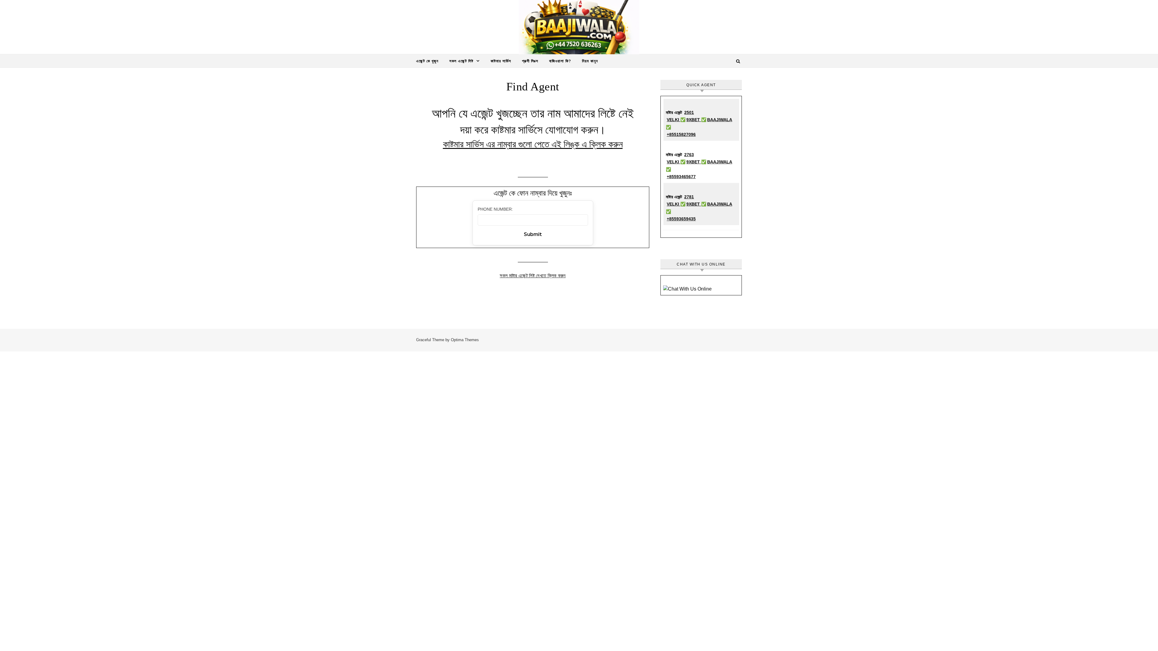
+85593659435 (681, 218)
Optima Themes (465, 340)
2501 (689, 112)
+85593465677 (681, 176)
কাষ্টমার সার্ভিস (501, 60)
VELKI (673, 119)
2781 (689, 196)
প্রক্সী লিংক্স (530, 60)
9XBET (693, 119)
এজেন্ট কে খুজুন (427, 60)
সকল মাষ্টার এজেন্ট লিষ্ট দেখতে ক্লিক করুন (532, 275)
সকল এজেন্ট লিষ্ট (461, 60)
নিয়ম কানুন (590, 60)
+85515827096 (681, 134)
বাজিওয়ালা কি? (560, 60)
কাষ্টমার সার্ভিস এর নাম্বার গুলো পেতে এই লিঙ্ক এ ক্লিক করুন (533, 144)
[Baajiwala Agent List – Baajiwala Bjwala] (579, 28)
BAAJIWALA (719, 119)
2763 (689, 154)
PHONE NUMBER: (495, 209)
